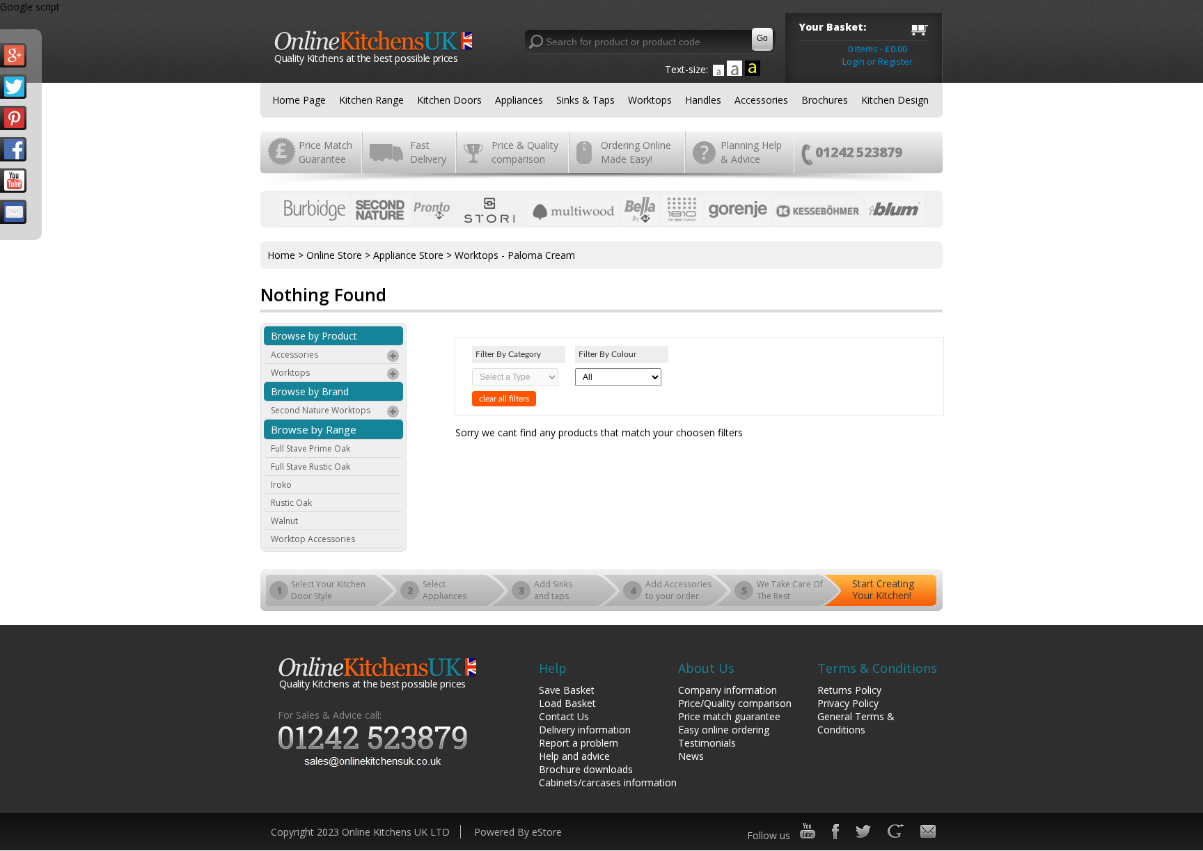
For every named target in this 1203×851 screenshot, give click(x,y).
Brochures (824, 99)
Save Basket (567, 690)
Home (281, 255)
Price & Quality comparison (525, 152)
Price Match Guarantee (325, 152)
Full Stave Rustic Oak (310, 466)
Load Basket (567, 703)
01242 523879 (858, 152)
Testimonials (707, 742)
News (691, 756)
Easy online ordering (723, 729)
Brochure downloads (586, 769)
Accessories (761, 99)
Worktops (650, 99)
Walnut (284, 521)
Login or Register (877, 61)
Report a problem (578, 742)
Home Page (299, 99)
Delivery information (585, 729)
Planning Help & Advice (751, 152)
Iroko (281, 485)
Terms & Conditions (877, 668)
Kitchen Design (895, 99)
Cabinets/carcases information (608, 782)
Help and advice (574, 756)
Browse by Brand (310, 391)
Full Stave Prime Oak (310, 448)
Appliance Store (408, 255)
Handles (703, 99)
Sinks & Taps (585, 99)
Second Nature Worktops (320, 410)
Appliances (519, 99)
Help (553, 668)
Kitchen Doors (449, 99)
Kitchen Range (371, 99)
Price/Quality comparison (735, 703)
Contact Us (564, 716)
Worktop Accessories (313, 539)
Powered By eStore (518, 831)
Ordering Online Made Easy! (636, 152)
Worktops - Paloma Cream (515, 255)
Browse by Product (314, 335)
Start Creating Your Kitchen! (883, 589)
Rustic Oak (291, 503)
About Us (706, 668)
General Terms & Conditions (856, 723)
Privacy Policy (848, 703)
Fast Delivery (428, 152)
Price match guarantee (729, 716)
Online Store (334, 255)
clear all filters (504, 399)
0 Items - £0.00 (877, 48)
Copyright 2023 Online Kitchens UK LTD (360, 831)
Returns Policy (849, 690)
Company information (727, 690)
